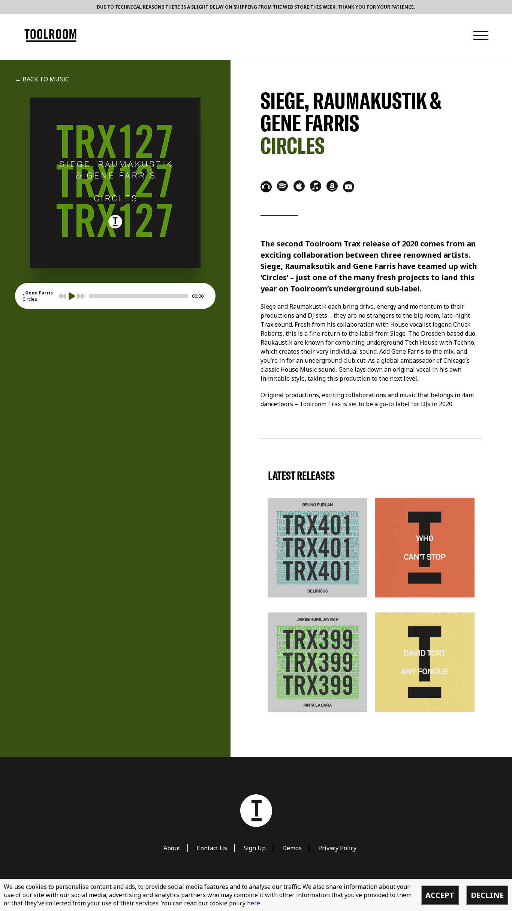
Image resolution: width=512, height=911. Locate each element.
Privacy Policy (337, 848)
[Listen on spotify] (282, 185)
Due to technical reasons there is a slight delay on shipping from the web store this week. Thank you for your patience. (256, 7)
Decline (487, 895)
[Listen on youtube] (348, 186)
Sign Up (255, 848)
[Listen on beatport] (266, 186)
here (253, 903)
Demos (292, 848)
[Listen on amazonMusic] (332, 186)
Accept (439, 895)
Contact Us (212, 848)
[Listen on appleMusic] (299, 186)
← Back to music (42, 79)
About (171, 848)
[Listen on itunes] (315, 186)
